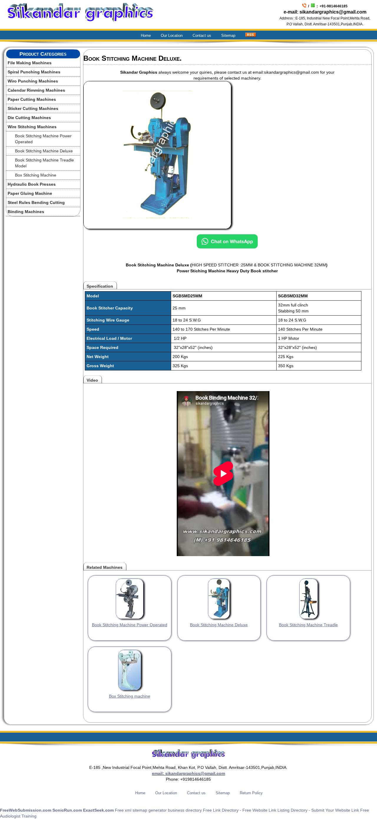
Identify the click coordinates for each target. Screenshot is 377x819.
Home (146, 35)
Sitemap (228, 35)
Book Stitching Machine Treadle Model (44, 163)
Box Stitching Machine (35, 175)
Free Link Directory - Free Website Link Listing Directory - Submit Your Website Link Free (286, 810)
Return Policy (251, 793)
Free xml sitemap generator (141, 810)
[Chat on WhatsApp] (227, 243)
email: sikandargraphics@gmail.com (188, 773)
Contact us (202, 35)
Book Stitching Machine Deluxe (44, 151)
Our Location (172, 35)
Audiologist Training (18, 816)
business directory (185, 810)
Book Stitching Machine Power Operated (43, 139)
